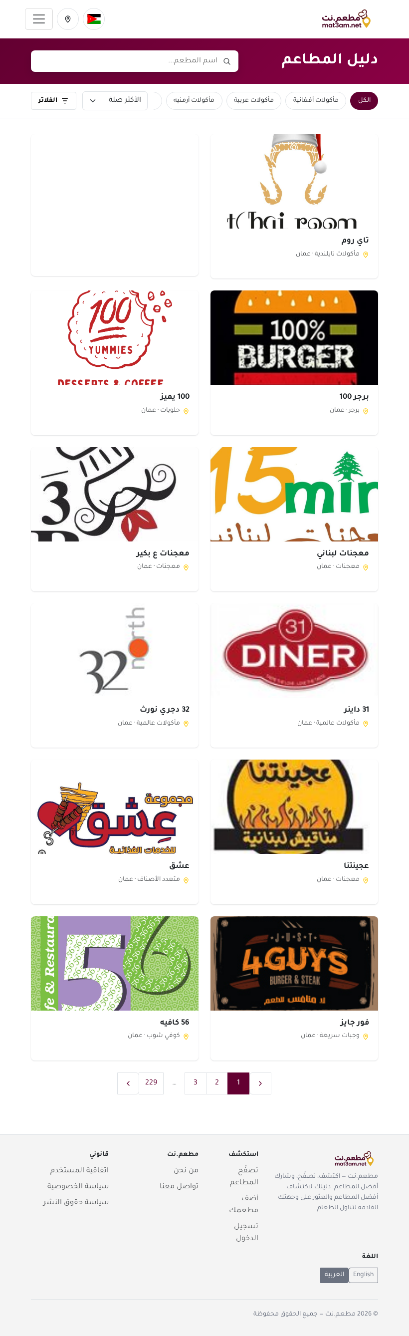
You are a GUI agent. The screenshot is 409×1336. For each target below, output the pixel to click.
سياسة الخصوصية (78, 1187)
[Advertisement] (114, 204)
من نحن (186, 1171)
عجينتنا (356, 866)
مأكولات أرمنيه (194, 100)
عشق (179, 866)
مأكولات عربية (254, 100)
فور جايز (355, 1023)
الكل (364, 100)
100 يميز (175, 397)
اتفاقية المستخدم (79, 1171)
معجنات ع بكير (163, 554)
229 (151, 1083)
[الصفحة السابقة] (260, 1083)
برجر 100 (354, 397)
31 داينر (356, 710)
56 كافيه (175, 1023)
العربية (334, 1275)
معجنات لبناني (343, 554)
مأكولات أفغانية (316, 100)
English (363, 1275)
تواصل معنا (179, 1187)
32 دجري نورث (165, 710)
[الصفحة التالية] (128, 1083)
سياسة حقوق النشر (76, 1203)
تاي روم (355, 241)
